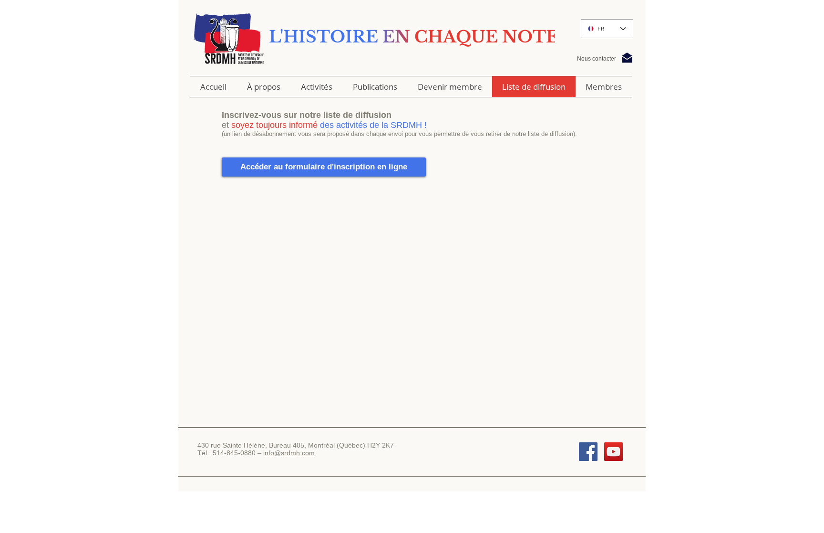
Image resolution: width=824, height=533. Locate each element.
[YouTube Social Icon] (613, 451)
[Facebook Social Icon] (588, 451)
